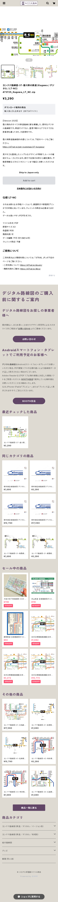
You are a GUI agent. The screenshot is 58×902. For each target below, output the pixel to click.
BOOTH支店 (29, 401)
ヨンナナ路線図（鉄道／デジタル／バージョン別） (23, 826)
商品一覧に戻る (29, 807)
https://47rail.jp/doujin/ (31, 265)
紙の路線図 (7, 842)
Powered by (26, 876)
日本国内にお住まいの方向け (29, 188)
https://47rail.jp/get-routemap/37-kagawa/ (24, 147)
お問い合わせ (29, 339)
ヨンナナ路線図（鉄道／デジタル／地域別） (20, 834)
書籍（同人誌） (8, 859)
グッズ (4, 851)
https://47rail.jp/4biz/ (30, 269)
